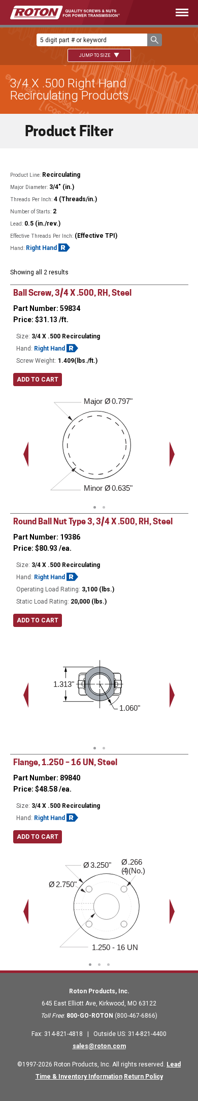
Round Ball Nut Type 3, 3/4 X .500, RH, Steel (93, 521)
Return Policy (143, 1076)
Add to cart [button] (37, 379)
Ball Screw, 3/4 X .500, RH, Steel (72, 293)
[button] (154, 40)
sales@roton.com (99, 1046)
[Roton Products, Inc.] (65, 12)
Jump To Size (95, 55)
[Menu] (169, 12)
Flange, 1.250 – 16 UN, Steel (65, 762)
